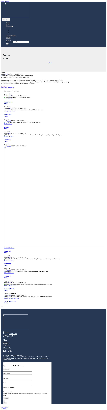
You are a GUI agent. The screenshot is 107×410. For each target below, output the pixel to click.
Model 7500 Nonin (9, 248)
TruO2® (6, 127)
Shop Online (6, 345)
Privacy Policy (7, 348)
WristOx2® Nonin (9, 136)
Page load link (4, 407)
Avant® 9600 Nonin (9, 111)
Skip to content (5, 1)
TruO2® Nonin (8, 124)
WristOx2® (7, 140)
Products (5, 342)
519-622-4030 (11, 335)
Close (5, 403)
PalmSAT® (7, 277)
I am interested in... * (25, 393)
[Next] (2, 306)
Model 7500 (7, 251)
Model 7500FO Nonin (10, 98)
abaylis (6, 74)
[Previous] (1, 306)
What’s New (6, 343)
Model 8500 (7, 264)
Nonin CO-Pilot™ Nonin (10, 285)
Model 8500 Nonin (9, 260)
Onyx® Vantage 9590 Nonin (11, 298)
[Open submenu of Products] (12, 26)
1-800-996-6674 (13, 334)
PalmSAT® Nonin (9, 273)
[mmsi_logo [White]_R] (17, 17)
